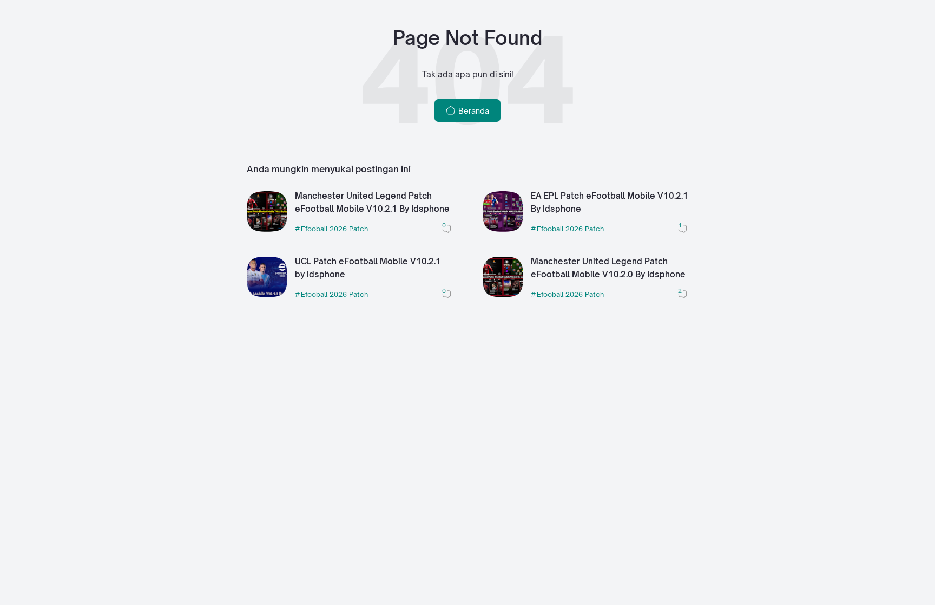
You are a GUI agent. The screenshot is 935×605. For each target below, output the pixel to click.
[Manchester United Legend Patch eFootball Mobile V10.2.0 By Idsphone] (503, 294)
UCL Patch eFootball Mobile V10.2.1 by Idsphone (368, 268)
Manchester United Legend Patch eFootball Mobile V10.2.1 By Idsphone (372, 202)
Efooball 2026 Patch (334, 228)
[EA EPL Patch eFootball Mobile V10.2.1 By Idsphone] (503, 228)
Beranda (472, 110)
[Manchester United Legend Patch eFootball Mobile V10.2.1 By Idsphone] (267, 228)
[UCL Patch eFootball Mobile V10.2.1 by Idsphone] (267, 294)
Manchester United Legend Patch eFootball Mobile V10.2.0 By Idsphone (608, 268)
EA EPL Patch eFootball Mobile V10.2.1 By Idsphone (609, 202)
